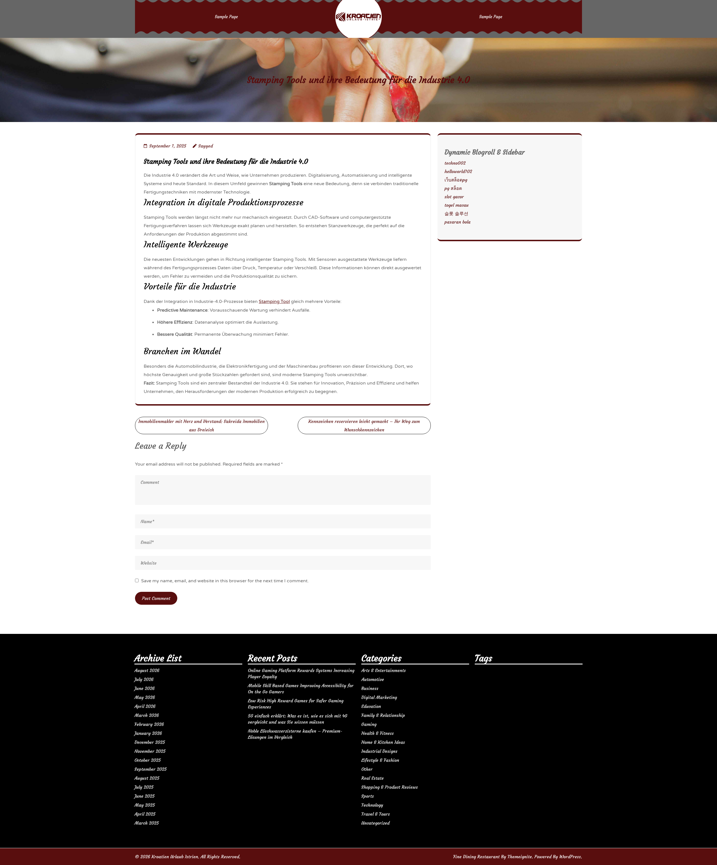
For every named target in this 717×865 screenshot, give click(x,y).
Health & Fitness (377, 733)
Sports (367, 796)
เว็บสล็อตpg (455, 180)
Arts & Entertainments (383, 670)
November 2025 (150, 751)
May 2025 (144, 805)
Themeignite (520, 856)
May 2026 (144, 697)
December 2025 (149, 742)
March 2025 (146, 823)
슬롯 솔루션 (456, 213)
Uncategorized (375, 823)
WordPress (570, 856)
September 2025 (150, 769)
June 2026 (144, 688)
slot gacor (454, 196)
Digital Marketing (379, 697)
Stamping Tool (274, 301)
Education (371, 706)
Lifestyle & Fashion (380, 760)
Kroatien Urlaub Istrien (175, 856)
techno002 (454, 163)
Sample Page (226, 16)
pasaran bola (457, 222)
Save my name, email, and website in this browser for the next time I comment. (225, 581)
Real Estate (372, 778)
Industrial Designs (379, 751)
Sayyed (205, 146)
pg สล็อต (453, 188)
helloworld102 (458, 171)
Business (369, 688)
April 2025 (144, 814)
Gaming (368, 724)
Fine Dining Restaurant (476, 856)
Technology (372, 805)
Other (367, 769)
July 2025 (143, 787)
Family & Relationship (383, 715)
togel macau (456, 205)
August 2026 (146, 670)
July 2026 (143, 679)
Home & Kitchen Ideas (383, 742)
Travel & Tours (375, 814)
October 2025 (147, 760)
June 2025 (144, 796)
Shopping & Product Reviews (389, 787)
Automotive (372, 679)
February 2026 (149, 724)
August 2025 (146, 778)
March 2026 (146, 715)
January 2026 (148, 733)
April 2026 (144, 706)
